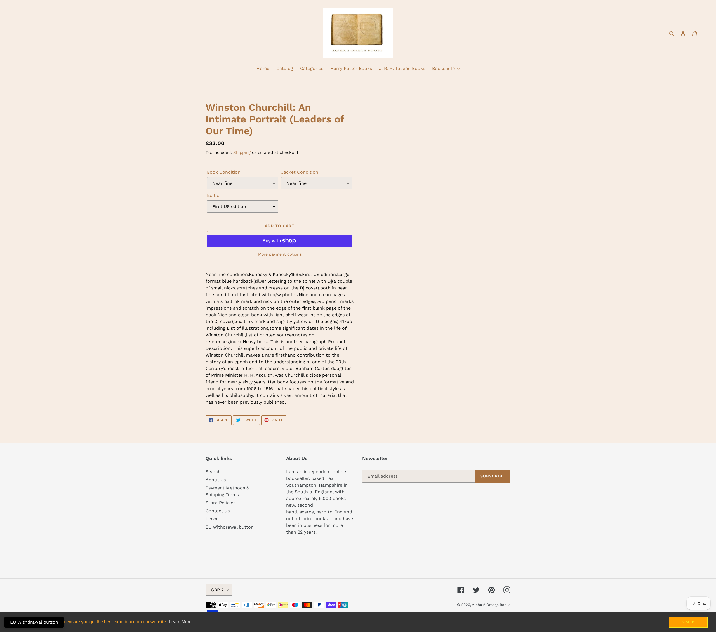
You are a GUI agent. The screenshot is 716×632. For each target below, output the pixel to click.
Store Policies (220, 502)
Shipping (242, 152)
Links (211, 519)
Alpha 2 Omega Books (491, 605)
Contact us (218, 510)
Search (213, 471)
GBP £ (217, 590)
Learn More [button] (180, 621)
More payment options (280, 254)
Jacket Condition (299, 172)
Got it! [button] (688, 622)
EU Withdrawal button (230, 527)
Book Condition (224, 172)
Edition (214, 195)
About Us (216, 479)
